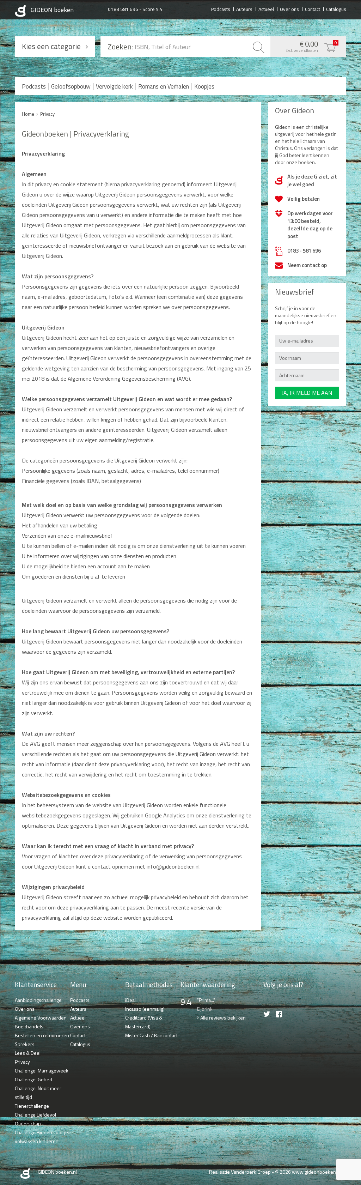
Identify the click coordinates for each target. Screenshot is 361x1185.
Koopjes (204, 86)
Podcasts (220, 9)
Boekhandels (29, 1026)
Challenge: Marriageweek (41, 1070)
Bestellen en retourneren (42, 1035)
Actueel (266, 9)
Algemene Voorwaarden (41, 1017)
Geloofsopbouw (71, 86)
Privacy (47, 113)
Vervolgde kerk (114, 86)
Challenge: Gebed (33, 1079)
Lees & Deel (28, 1053)
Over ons (289, 9)
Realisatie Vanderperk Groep (240, 1171)
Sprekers (25, 1044)
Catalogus (336, 9)
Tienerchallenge (32, 1106)
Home (28, 113)
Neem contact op (307, 265)
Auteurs (244, 9)
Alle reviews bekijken (223, 1017)
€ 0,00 (311, 45)
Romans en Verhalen (163, 86)
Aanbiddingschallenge (38, 1000)
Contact (312, 9)
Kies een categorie (51, 46)
